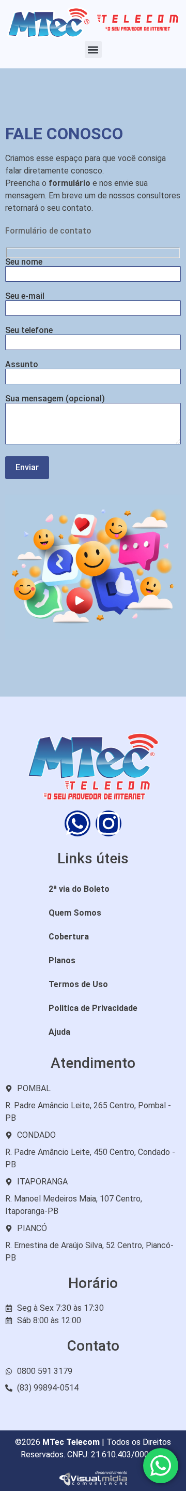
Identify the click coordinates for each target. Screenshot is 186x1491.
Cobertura (69, 937)
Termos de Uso (78, 984)
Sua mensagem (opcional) (55, 399)
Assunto (21, 364)
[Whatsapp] (77, 823)
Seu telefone (29, 330)
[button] (93, 49)
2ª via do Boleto (79, 889)
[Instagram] (108, 823)
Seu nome (23, 262)
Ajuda (59, 1032)
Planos (62, 960)
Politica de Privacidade (93, 1008)
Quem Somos (75, 913)
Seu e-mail (24, 296)
